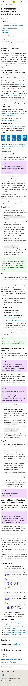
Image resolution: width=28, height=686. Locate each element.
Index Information (19, 343)
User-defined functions (10, 628)
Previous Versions (13, 678)
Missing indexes (6, 30)
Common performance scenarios (9, 24)
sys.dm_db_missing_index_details (16, 320)
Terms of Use (18, 682)
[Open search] (21, 2)
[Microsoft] (14, 2)
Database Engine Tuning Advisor (12, 317)
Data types (15, 446)
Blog (19, 678)
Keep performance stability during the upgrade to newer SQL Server (13, 146)
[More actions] (26, 5)
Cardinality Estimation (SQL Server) (10, 120)
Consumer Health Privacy (7, 682)
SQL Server (11, 4)
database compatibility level (18, 84)
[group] (15, 581)
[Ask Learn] (23, 5)
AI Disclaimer (4, 678)
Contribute (3, 680)
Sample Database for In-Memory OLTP (13, 626)
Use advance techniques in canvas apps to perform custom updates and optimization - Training (13, 658)
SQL (6, 4)
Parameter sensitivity (12, 204)
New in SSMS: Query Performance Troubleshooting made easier (13, 267)
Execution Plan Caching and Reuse (12, 634)
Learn (2, 4)
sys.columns (7, 460)
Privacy (9, 680)
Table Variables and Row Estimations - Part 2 (15, 632)
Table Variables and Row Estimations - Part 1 (15, 630)
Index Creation (6, 343)
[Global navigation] (1, 2)
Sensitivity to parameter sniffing (9, 28)
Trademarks (3, 684)
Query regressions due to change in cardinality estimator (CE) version (13, 26)
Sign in (25, 1)
